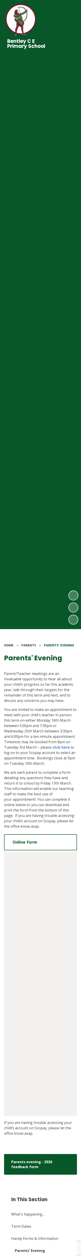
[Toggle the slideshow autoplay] (73, 620)
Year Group (23, 907)
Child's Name (25, 896)
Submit (24, 1091)
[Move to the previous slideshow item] (73, 607)
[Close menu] (70, 20)
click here (61, 747)
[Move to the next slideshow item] (73, 595)
